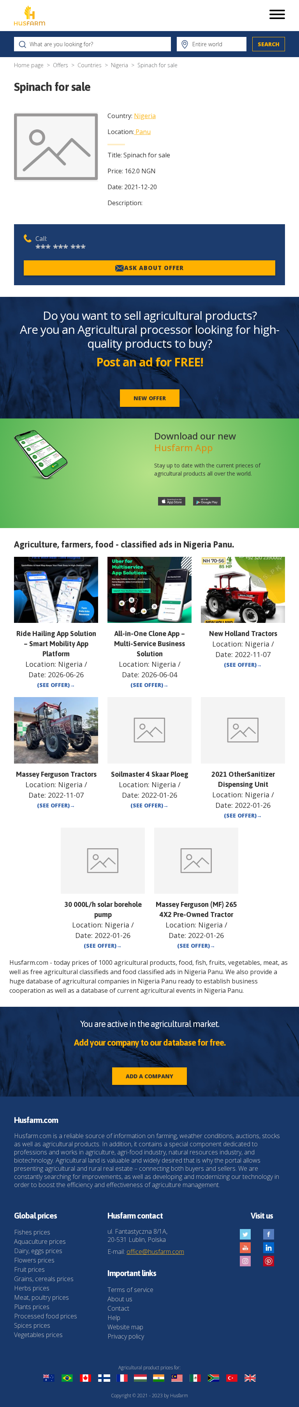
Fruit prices (29, 1269)
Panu (143, 131)
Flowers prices (34, 1260)
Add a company (149, 1076)
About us (119, 1299)
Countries (89, 65)
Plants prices (31, 1306)
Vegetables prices (38, 1334)
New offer (150, 398)
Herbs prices (31, 1288)
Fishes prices (32, 1232)
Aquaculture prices (40, 1241)
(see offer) (56, 685)
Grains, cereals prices (44, 1278)
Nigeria (119, 65)
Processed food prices (45, 1316)
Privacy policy (125, 1336)
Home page (29, 65)
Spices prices (32, 1325)
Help (113, 1317)
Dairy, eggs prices (38, 1251)
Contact (118, 1308)
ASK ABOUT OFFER (154, 268)
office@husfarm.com (155, 1251)
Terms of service (130, 1289)
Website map (125, 1327)
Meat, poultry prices (41, 1297)
